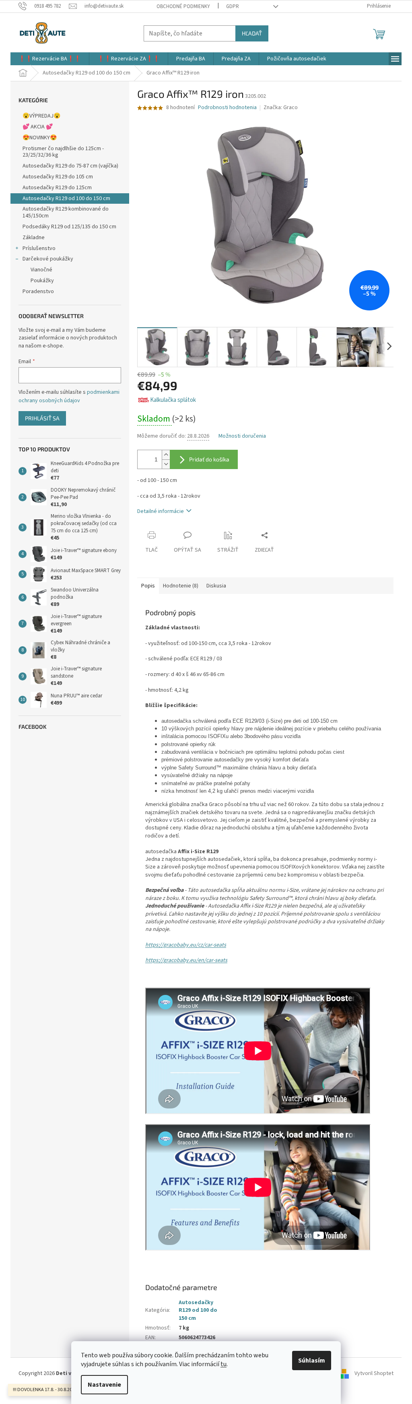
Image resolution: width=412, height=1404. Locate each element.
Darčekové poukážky (48, 259)
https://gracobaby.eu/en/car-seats (186, 960)
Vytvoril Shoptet (373, 1374)
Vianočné (41, 270)
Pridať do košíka (209, 459)
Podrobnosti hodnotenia (227, 108)
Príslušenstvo (39, 248)
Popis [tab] (148, 586)
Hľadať (252, 33)
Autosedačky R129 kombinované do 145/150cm (66, 212)
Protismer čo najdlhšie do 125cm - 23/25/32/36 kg (63, 152)
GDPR (232, 6)
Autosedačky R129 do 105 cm (58, 177)
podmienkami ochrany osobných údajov (69, 396)
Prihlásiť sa (42, 418)
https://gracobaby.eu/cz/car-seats (185, 945)
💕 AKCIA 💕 (38, 127)
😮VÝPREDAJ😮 (41, 116)
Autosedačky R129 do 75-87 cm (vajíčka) (70, 166)
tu (223, 1364)
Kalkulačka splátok (173, 400)
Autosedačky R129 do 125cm (57, 188)
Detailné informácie (160, 511)
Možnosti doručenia (242, 436)
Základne (34, 238)
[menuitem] (49, 58)
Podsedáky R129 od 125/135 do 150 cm (69, 227)
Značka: (281, 107)
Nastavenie (104, 1384)
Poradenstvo (38, 291)
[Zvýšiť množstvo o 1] (166, 454)
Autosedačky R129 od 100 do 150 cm (66, 198)
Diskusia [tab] (216, 586)
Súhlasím (311, 1360)
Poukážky (42, 281)
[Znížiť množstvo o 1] (166, 464)
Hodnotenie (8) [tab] (180, 586)
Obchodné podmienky (183, 6)
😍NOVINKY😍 (40, 138)
